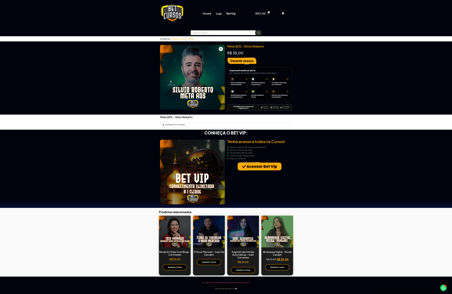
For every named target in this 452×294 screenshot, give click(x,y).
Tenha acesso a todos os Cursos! (256, 141)
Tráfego (190, 39)
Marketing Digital (178, 39)
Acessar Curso (175, 267)
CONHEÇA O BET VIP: (226, 132)
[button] (221, 49)
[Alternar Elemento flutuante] (443, 288)
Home (207, 13)
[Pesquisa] (258, 32)
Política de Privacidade (218, 282)
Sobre (247, 282)
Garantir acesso (242, 61)
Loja (219, 13)
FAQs (204, 282)
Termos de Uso (236, 282)
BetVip (231, 13)
